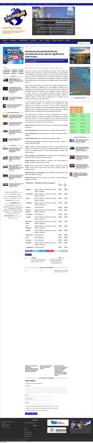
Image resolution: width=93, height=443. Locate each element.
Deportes (39, 4)
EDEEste (21, 198)
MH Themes (24, 440)
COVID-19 (19, 196)
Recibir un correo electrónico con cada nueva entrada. (38, 410)
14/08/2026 (78, 143)
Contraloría (6, 196)
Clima (29, 254)
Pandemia (6, 212)
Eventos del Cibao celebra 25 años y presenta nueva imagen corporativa (16, 98)
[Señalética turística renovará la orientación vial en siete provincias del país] (5, 184)
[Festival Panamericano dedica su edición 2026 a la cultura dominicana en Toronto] (5, 123)
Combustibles (18, 194)
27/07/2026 (11, 126)
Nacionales (11, 4)
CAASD (9, 194)
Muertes (21, 210)
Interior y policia (18, 205)
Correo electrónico (29, 398)
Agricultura (9, 192)
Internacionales (20, 4)
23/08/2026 (11, 161)
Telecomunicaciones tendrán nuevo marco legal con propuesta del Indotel (82, 141)
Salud (34, 4)
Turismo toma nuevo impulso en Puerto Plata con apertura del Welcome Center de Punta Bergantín (16, 177)
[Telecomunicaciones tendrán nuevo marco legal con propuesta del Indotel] (72, 140)
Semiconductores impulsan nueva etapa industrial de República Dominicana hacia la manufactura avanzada (82, 166)
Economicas (27, 4)
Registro (26, 428)
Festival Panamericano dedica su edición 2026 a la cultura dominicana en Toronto (16, 123)
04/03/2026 (78, 169)
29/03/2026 (78, 160)
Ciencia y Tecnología (80, 137)
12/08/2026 (11, 118)
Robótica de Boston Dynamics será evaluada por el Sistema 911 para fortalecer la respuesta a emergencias (82, 149)
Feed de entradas (27, 432)
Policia (15, 212)
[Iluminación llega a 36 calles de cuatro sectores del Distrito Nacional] (77, 425)
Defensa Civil (5, 198)
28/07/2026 (11, 83)
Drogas (18, 198)
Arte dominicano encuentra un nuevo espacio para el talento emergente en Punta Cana (16, 116)
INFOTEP (12, 205)
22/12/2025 (76, 178)
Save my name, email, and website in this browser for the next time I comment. (42, 406)
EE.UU (14, 200)
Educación (9, 200)
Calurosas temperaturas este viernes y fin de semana (46, 367)
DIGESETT (14, 198)
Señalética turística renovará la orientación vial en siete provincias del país (16, 185)
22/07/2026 (11, 135)
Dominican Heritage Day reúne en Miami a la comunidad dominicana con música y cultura (16, 158)
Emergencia (18, 200)
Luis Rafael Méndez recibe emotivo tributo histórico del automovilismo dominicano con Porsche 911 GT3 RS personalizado (16, 90)
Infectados (7, 205)
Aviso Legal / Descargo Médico (7, 421)
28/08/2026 (11, 152)
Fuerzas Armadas (7, 203)
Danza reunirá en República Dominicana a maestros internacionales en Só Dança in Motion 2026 (16, 132)
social (20, 216)
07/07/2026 (11, 93)
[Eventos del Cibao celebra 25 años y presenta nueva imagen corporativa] (5, 98)
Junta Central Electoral (7, 207)
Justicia (14, 207)
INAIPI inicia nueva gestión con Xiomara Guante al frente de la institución (56, 27)
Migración (6, 208)
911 (4, 192)
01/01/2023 (29, 65)
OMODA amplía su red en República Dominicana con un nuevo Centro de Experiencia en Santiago (16, 80)
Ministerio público (15, 210)
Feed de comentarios (28, 434)
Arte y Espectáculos (13, 112)
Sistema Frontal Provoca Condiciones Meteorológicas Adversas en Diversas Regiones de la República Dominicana (31, 368)
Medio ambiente (19, 207)
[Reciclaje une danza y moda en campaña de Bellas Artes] (5, 140)
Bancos (6, 194)
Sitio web (27, 402)
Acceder (26, 430)
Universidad (15, 218)
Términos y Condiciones (6, 427)
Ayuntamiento (20, 192)
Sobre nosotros (5, 425)
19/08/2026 (11, 187)
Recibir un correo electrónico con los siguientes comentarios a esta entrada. (42, 408)
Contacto (3, 423)
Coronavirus (12, 196)
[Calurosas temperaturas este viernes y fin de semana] (46, 317)
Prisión (9, 213)
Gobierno (15, 203)
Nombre (27, 395)
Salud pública (8, 216)
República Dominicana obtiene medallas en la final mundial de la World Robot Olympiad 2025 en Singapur (80, 175)
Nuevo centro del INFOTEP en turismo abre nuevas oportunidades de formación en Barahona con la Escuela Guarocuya (16, 168)
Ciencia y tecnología (48, 4)
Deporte (9, 198)
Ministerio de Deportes (7, 210)
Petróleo (11, 212)
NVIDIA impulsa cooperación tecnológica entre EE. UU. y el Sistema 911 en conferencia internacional (82, 157)
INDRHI (20, 203)
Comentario (27, 385)
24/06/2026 (11, 141)
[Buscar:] (84, 42)
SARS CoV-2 (16, 216)
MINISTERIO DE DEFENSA (15, 209)
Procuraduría (13, 213)
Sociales (4, 4)
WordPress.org (27, 436)
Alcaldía (15, 192)
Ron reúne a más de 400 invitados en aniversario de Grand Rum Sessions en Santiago (14, 106)
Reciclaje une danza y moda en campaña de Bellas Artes (15, 139)
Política (20, 212)
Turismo (56, 4)
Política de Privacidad (6, 424)
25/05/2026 (9, 108)
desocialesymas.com (37, 65)
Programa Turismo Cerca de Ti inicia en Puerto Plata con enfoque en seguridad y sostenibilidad (16, 149)
